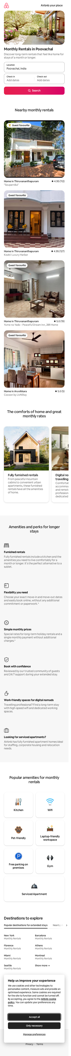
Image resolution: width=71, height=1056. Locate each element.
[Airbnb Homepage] (6, 5)
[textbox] (19, 80)
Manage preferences (34, 1034)
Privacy (29, 1044)
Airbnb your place (52, 5)
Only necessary (34, 1025)
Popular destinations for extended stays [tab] (26, 925)
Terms (39, 1044)
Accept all (34, 1017)
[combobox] (34, 69)
